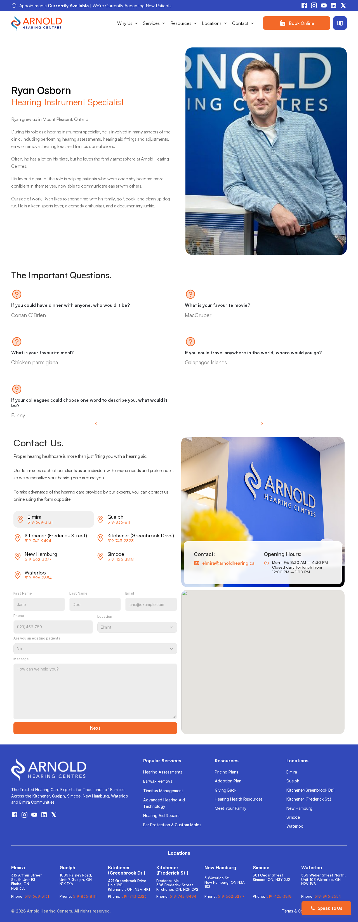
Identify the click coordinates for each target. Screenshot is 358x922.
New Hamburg (299, 808)
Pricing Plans (226, 772)
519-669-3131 (40, 522)
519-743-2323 (120, 540)
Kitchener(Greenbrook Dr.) (310, 790)
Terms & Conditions (300, 911)
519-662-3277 (38, 559)
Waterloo (294, 826)
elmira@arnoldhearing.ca (228, 563)
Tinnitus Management (163, 790)
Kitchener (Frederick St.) (308, 799)
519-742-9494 (38, 540)
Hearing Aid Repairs (161, 815)
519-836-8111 (119, 522)
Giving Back (225, 790)
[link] (296, 23)
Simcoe (293, 817)
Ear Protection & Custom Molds (172, 824)
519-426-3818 (120, 559)
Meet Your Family (230, 808)
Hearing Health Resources (239, 799)
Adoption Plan (228, 781)
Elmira (291, 772)
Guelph (292, 781)
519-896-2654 (38, 577)
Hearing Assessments (163, 772)
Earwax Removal (158, 781)
